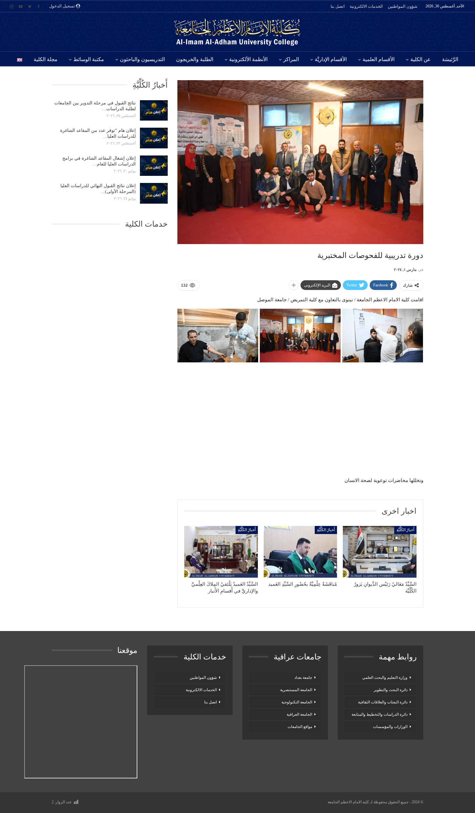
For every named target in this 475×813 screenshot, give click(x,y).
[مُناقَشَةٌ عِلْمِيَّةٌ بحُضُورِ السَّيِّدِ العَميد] (300, 551)
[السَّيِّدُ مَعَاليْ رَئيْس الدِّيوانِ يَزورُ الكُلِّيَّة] (380, 551)
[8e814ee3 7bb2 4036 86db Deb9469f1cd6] (382, 336)
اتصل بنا (338, 6)
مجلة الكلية (46, 59)
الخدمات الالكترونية (366, 6)
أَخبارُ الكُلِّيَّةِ (405, 530)
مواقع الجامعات (300, 726)
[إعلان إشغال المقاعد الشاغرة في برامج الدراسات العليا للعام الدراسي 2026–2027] (154, 165)
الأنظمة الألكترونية (248, 59)
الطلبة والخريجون (194, 59)
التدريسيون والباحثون (142, 59)
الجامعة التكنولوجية (296, 702)
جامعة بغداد (303, 677)
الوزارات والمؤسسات (390, 726)
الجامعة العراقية (299, 714)
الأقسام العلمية (379, 59)
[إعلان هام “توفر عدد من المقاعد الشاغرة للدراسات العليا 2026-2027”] (154, 138)
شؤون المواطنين (402, 6)
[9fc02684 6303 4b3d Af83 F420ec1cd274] (217, 336)
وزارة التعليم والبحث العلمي (384, 677)
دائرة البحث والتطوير (390, 690)
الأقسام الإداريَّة (331, 59)
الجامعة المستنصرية (296, 690)
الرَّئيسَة (450, 59)
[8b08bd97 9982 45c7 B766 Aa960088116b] (300, 336)
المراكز (291, 59)
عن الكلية (420, 59)
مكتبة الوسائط (88, 59)
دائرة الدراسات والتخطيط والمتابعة (379, 714)
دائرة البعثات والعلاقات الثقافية (382, 702)
